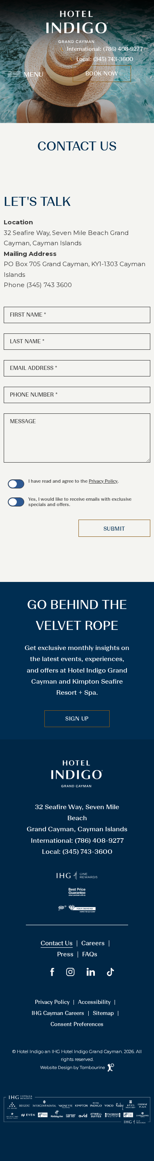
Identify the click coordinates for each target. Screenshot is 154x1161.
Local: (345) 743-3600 (104, 59)
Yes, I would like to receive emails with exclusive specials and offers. (79, 502)
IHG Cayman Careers (58, 1013)
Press (65, 954)
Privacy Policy (103, 481)
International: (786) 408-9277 (105, 49)
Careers (93, 943)
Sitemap (103, 1013)
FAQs (89, 954)
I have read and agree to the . (73, 481)
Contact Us (57, 943)
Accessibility (94, 1002)
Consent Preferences (77, 1024)
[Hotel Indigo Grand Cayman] (77, 785)
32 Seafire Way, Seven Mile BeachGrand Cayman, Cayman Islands (77, 818)
